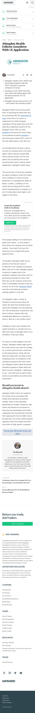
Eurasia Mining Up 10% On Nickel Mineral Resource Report (16, 490)
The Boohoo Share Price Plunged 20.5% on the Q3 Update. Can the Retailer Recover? (16, 480)
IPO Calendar (6, 645)
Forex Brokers (6, 596)
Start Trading (17, 524)
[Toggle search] (32, 2)
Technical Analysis (8, 622)
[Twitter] (15, 673)
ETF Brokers (6, 593)
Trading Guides (7, 628)
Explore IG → (10, 222)
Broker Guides (6, 631)
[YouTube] (21, 673)
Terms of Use (5, 698)
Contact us (5, 695)
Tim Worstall (11, 75)
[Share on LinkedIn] (27, 75)
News (9, 40)
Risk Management (8, 619)
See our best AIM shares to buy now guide (17, 432)
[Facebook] (4, 673)
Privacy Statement (7, 702)
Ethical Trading (7, 625)
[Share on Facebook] (31, 75)
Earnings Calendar (8, 642)
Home (4, 40)
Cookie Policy (5, 700)
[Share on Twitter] (23, 75)
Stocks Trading (7, 616)
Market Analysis (7, 662)
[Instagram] (10, 673)
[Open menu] (27, 2)
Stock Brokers (6, 590)
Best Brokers (6, 602)
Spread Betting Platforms (10, 599)
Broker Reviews (7, 605)
